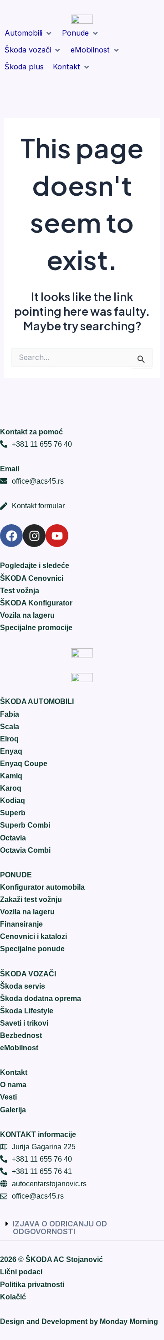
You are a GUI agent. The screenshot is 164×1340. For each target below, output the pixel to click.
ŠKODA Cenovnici (31, 578)
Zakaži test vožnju (31, 899)
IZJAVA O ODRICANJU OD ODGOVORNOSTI (60, 1227)
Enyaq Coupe (23, 763)
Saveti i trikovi (24, 1023)
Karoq (10, 788)
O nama (13, 1084)
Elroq (9, 739)
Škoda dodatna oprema (40, 998)
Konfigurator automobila (42, 887)
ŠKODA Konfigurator (36, 603)
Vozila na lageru (27, 615)
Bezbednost (21, 1035)
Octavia (13, 838)
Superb (13, 812)
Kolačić (13, 1297)
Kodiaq (12, 800)
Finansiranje (21, 924)
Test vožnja (19, 590)
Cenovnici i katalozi (33, 936)
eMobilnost (19, 1047)
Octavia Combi (25, 850)
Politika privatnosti (32, 1284)
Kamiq (11, 776)
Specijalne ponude (32, 948)
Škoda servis (22, 986)
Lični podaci (21, 1271)
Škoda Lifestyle (26, 1010)
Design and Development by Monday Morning (79, 1321)
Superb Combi (25, 825)
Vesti (8, 1097)
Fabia (9, 714)
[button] (28, 33)
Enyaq (11, 751)
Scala (9, 726)
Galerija (13, 1109)
